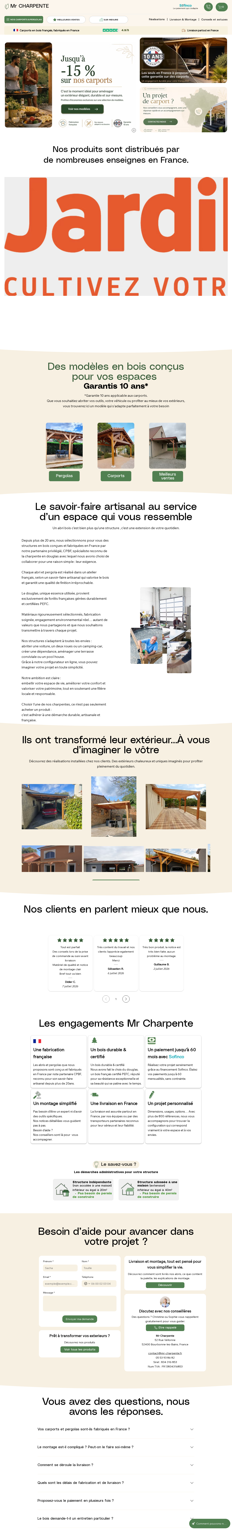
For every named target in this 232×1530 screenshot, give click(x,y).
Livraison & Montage (183, 20)
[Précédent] (10, 85)
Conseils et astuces (214, 20)
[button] (183, 109)
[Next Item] (219, 258)
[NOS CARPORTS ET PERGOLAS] (208, 7)
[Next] (126, 999)
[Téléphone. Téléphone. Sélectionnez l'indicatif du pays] (87, 1284)
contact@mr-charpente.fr (165, 1353)
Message (49, 1292)
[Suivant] (130, 85)
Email (47, 1277)
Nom (85, 1261)
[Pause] (134, 130)
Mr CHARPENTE (29, 6)
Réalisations (157, 19)
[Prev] (106, 999)
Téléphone (87, 1277)
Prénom (48, 1261)
